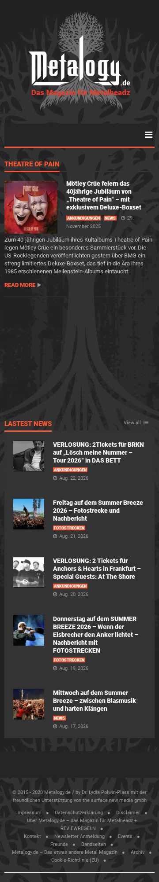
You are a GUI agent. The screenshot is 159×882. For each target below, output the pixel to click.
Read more (19, 285)
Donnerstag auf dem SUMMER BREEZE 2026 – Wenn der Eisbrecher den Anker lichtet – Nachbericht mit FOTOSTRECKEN (95, 634)
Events (125, 836)
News (110, 218)
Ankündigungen (83, 218)
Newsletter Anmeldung (79, 836)
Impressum (29, 813)
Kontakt (32, 836)
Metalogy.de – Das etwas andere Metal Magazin (64, 852)
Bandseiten (93, 844)
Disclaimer (128, 813)
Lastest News (28, 424)
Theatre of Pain (32, 164)
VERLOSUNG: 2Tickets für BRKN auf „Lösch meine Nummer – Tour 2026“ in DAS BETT (98, 452)
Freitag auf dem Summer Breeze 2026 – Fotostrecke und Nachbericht (98, 510)
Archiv (137, 852)
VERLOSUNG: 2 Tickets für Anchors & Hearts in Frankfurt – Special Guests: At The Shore (97, 568)
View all (132, 423)
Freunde (59, 844)
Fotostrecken (69, 528)
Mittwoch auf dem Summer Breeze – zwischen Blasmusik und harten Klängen (94, 700)
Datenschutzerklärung (79, 813)
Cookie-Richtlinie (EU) (75, 860)
